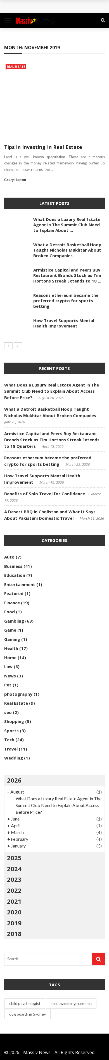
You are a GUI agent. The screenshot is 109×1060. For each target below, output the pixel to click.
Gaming (12, 639)
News (10, 676)
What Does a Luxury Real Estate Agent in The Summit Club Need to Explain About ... (66, 224)
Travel (11, 749)
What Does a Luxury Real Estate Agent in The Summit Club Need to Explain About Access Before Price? (51, 391)
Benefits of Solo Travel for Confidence (44, 493)
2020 (14, 912)
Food (9, 611)
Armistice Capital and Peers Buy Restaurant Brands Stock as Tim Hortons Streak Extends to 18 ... (67, 275)
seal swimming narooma (71, 1003)
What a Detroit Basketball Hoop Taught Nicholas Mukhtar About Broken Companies (67, 250)
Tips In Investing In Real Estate (43, 147)
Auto (9, 557)
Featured (13, 593)
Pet (7, 685)
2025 (14, 857)
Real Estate (16, 67)
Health (11, 648)
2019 (14, 923)
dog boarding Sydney (27, 1014)
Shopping (14, 721)
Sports (11, 730)
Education (14, 575)
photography (18, 694)
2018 (14, 933)
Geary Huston (15, 179)
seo (8, 712)
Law (8, 666)
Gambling (14, 621)
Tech (9, 739)
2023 (14, 879)
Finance (12, 602)
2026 (14, 780)
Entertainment (19, 584)
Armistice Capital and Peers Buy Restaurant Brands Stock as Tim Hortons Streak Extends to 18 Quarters (51, 440)
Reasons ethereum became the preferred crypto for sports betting (65, 300)
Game (10, 630)
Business (13, 566)
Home (10, 657)
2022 (14, 890)
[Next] (18, 345)
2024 (14, 868)
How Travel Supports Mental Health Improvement (63, 323)
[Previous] (8, 345)
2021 (14, 901)
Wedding (13, 758)
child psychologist (25, 1003)
